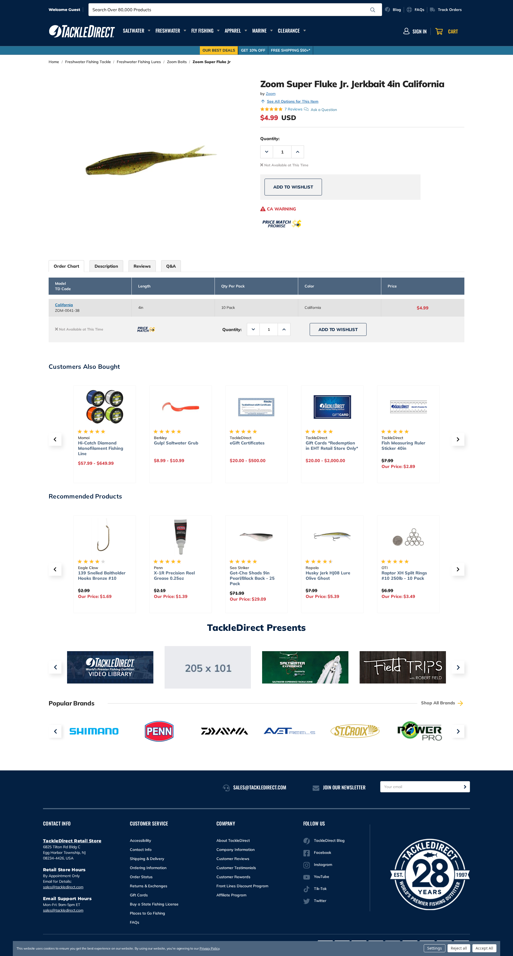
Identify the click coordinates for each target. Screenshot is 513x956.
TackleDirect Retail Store (72, 840)
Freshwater (168, 30)
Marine (259, 30)
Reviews (142, 266)
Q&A (171, 266)
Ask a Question (324, 109)
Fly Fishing (202, 30)
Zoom (270, 93)
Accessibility (140, 840)
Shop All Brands (438, 702)
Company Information (235, 849)
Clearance (289, 30)
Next (458, 667)
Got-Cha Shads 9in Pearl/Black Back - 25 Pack (252, 578)
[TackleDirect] (82, 31)
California (64, 304)
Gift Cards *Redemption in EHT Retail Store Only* (332, 445)
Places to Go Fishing (147, 913)
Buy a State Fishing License (154, 904)
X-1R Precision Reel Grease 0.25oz (174, 575)
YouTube (321, 876)
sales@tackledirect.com (63, 887)
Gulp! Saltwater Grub (176, 443)
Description (106, 266)
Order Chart (66, 266)
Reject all (459, 948)
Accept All (484, 948)
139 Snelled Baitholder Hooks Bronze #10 (102, 575)
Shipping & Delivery (147, 858)
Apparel (233, 30)
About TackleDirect (233, 840)
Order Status (141, 876)
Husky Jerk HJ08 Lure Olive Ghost (328, 575)
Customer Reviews (232, 858)
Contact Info (140, 849)
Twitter (320, 900)
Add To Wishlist (293, 187)
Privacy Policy (209, 948)
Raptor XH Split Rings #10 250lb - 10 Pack (404, 575)
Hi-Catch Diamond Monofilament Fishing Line (100, 448)
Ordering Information (148, 867)
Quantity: (269, 138)
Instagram (323, 864)
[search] (373, 10)
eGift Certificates (247, 443)
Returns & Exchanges (148, 886)
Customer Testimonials (236, 867)
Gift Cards (139, 895)
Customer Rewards (233, 876)
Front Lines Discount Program (242, 886)
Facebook (322, 852)
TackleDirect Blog (329, 840)
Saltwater (133, 30)
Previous (55, 667)
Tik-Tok (320, 888)
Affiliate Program (231, 895)
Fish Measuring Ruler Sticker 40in (403, 445)
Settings (434, 948)
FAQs (134, 922)
